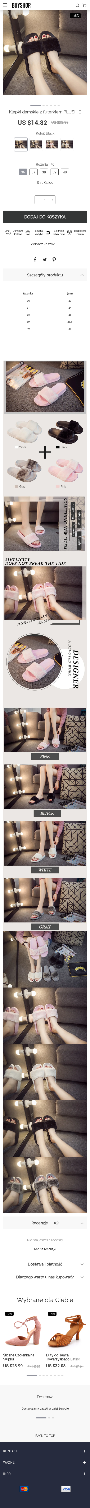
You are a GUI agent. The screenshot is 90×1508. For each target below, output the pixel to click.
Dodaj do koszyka (45, 216)
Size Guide (45, 183)
